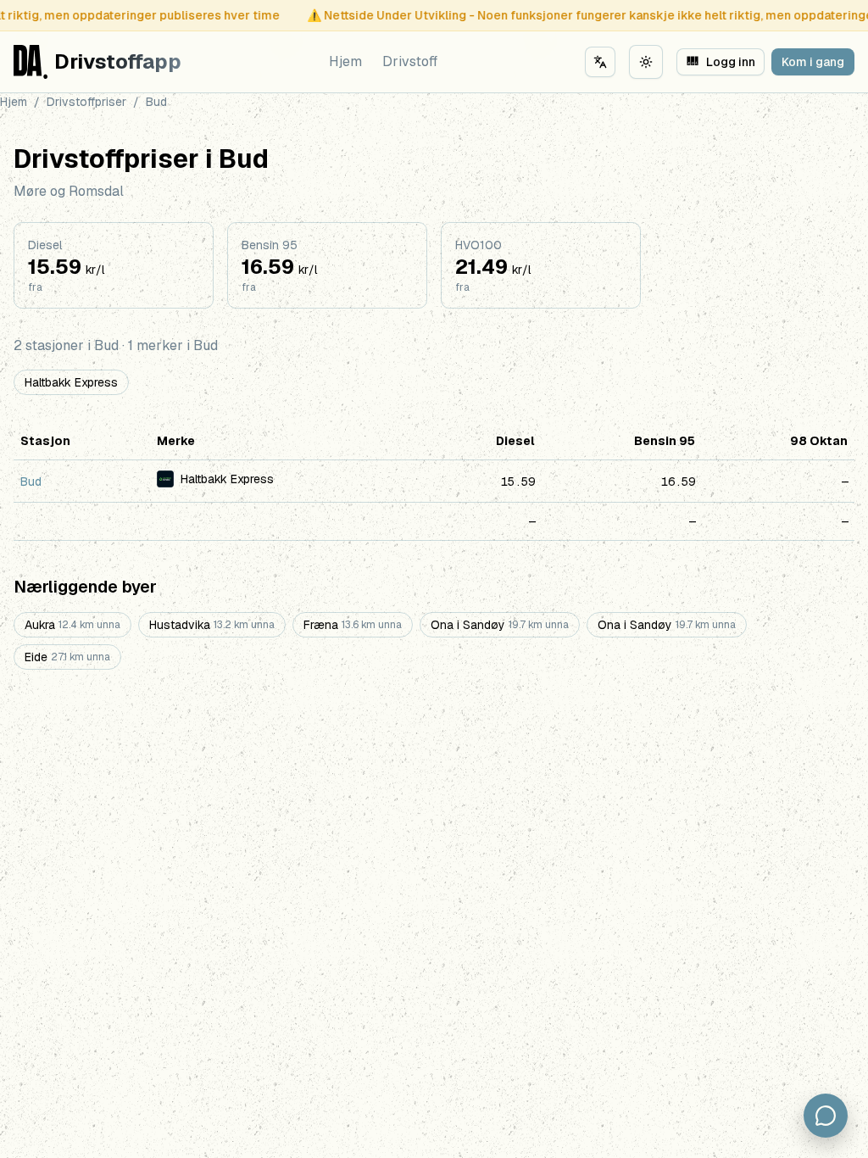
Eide (67, 657)
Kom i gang (813, 62)
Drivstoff (409, 61)
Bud (31, 481)
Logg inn (721, 62)
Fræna (352, 624)
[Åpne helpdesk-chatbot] (826, 1116)
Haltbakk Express (71, 382)
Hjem (345, 61)
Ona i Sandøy (500, 624)
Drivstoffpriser (86, 101)
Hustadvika (212, 624)
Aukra (72, 624)
